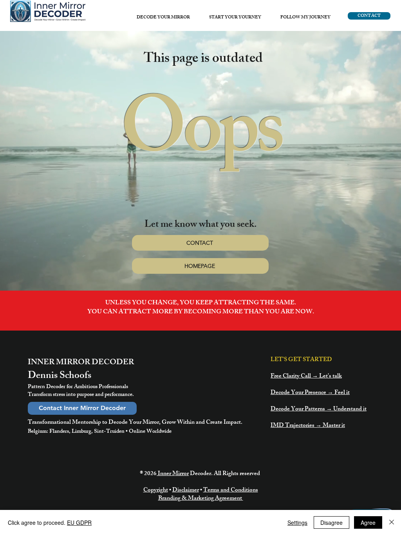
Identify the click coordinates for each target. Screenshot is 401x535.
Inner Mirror (173, 474)
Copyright (155, 490)
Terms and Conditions (230, 490)
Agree (368, 522)
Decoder (200, 474)
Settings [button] (297, 522)
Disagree (331, 522)
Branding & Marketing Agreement (200, 498)
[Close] (391, 522)
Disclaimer (185, 490)
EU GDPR (79, 522)
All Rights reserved (237, 474)
